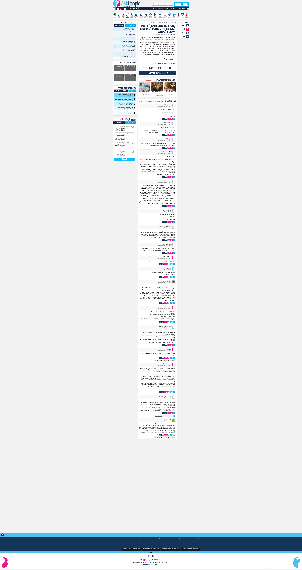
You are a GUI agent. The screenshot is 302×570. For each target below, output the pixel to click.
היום (132, 91)
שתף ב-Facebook (164, 67)
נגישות (133, 562)
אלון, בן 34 (169, 419)
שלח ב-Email (146, 67)
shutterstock (278, 568)
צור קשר (163, 562)
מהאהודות (153, 101)
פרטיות (144, 562)
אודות (167, 562)
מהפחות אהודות (147, 101)
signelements (271, 568)
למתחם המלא (142, 80)
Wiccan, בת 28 (167, 257)
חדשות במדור (130, 26)
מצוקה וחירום (139, 562)
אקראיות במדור (119, 26)
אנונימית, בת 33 (167, 364)
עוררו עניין (130, 123)
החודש (117, 91)
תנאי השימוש (151, 562)
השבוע (124, 91)
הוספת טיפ (148, 80)
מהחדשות (141, 101)
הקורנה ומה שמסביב (146, 565)
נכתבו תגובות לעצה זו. (164, 360)
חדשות (119, 123)
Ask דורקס (157, 565)
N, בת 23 (169, 349)
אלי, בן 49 (169, 268)
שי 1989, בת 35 (167, 281)
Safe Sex (152, 565)
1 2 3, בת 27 (168, 307)
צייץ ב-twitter (155, 67)
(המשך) (150, 203)
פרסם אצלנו (157, 562)
